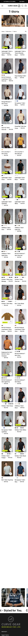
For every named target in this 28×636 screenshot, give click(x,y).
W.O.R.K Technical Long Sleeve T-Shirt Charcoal (7, 79)
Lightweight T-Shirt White (6, 175)
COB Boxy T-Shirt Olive (19, 225)
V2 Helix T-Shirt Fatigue (4, 277)
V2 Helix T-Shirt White (6, 277)
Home (3, 31)
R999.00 (9, 229)
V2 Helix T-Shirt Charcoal (11, 277)
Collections (8, 31)
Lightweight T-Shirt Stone (15, 175)
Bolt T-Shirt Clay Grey (15, 301)
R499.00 (9, 55)
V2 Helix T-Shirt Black (2, 277)
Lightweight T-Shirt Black (2, 175)
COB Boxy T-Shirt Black (2, 225)
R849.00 (11, 80)
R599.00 (19, 305)
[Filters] (26, 31)
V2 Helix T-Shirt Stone (8, 277)
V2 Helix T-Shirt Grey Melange (25, 277)
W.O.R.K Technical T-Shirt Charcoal (17, 351)
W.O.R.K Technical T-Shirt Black (19, 251)
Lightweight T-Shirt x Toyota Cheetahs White (7, 53)
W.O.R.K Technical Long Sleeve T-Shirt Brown (7, 329)
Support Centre (5, 635)
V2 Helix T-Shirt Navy (9, 277)
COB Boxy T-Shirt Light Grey (4, 225)
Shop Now (13, 601)
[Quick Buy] (10, 46)
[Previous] (2, 1)
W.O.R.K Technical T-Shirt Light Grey (17, 251)
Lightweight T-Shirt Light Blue (4, 175)
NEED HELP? (4, 631)
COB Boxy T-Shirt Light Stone (6, 225)
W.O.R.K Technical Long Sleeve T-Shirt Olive (2, 325)
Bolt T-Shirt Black (19, 303)
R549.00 (11, 129)
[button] (22, 6)
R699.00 (22, 77)
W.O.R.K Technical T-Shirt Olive (15, 251)
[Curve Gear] (14, 5)
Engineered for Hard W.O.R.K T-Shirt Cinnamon (7, 354)
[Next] (26, 1)
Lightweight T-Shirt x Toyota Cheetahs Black (20, 53)
